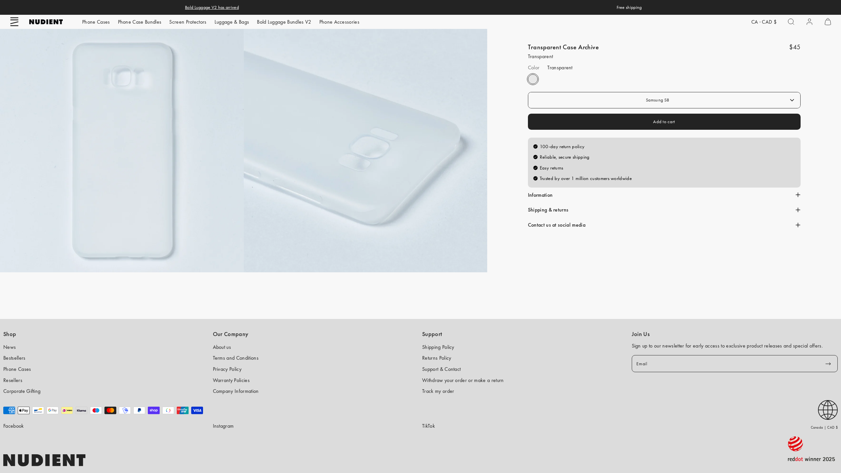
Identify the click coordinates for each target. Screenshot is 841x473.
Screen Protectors (187, 21)
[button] (14, 21)
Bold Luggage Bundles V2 (284, 21)
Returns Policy (436, 357)
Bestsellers (14, 357)
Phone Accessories (339, 21)
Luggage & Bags (232, 21)
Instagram (223, 425)
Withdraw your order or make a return (463, 380)
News (9, 347)
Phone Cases (96, 21)
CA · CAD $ (764, 21)
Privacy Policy (227, 369)
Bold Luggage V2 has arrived (212, 7)
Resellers (12, 380)
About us (222, 347)
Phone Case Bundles (140, 21)
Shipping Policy (438, 347)
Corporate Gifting (21, 391)
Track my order (438, 391)
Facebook (13, 425)
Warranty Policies (231, 380)
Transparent (533, 79)
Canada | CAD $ (824, 427)
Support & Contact (441, 369)
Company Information (236, 391)
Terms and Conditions (236, 357)
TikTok (428, 425)
